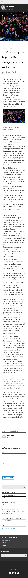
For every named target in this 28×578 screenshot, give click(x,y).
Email (4, 542)
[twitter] (10, 573)
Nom (3, 463)
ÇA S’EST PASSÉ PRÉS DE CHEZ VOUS (10, 509)
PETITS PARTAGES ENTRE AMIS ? (9, 516)
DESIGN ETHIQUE (5, 504)
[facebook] (12, 573)
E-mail (3, 470)
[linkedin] (15, 573)
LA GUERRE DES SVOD (6, 520)
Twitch (18, 236)
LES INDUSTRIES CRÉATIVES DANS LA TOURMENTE (12, 518)
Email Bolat (12, 437)
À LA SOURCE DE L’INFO (7, 513)
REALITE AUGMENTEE (6, 497)
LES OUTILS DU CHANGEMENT (8, 502)
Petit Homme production (15, 564)
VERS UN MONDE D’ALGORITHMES (9, 499)
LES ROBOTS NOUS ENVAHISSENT (9, 506)
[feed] (18, 573)
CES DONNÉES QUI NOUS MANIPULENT (10, 495)
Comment (4, 452)
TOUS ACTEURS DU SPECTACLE (9, 45)
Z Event (7, 215)
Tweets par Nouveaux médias (8, 528)
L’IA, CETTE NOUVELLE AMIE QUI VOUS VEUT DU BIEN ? (13, 511)
